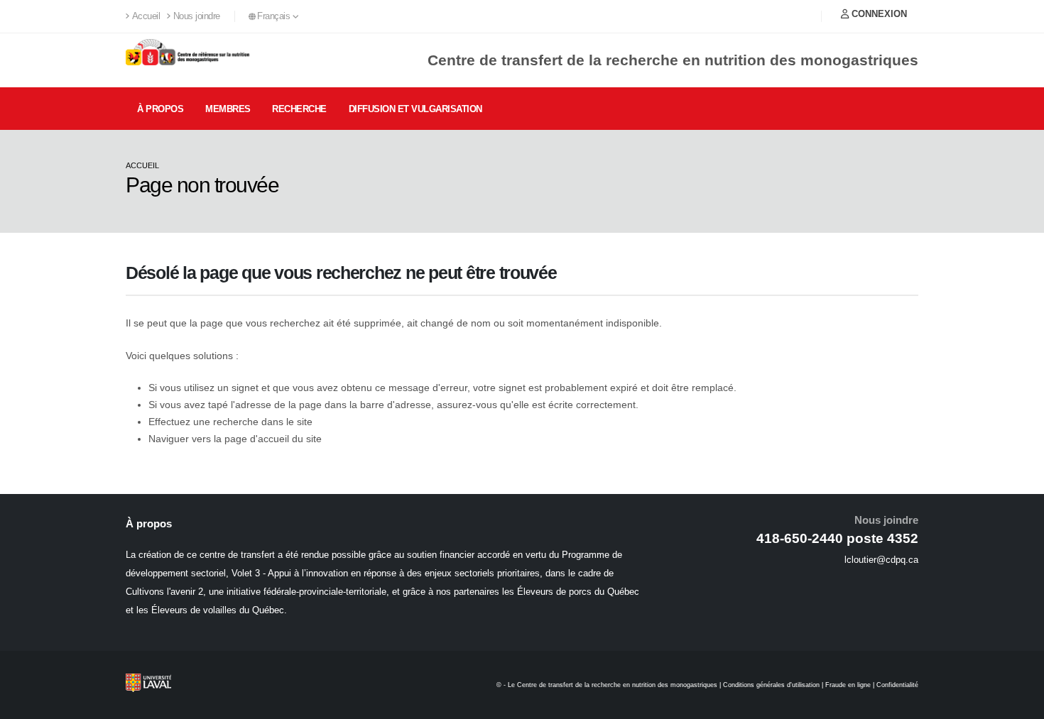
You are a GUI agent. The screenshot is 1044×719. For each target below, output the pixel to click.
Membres (228, 109)
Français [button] (275, 16)
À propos (160, 109)
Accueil (146, 16)
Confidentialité (897, 684)
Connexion (878, 14)
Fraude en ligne (848, 684)
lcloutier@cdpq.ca (881, 560)
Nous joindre (196, 16)
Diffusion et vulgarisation (415, 109)
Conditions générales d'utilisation (771, 684)
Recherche (299, 109)
